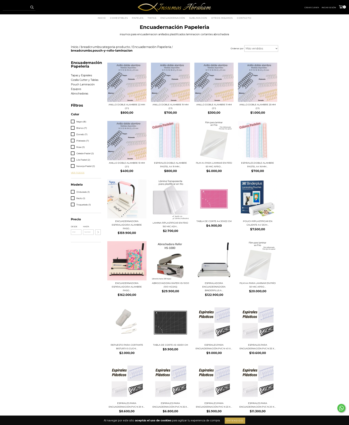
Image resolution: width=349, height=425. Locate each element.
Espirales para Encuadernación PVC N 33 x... (258, 346)
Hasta (86, 226)
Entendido (234, 420)
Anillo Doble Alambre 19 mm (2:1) (170, 106)
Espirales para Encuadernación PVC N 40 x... (214, 346)
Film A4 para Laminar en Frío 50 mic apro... (214, 164)
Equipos (76, 89)
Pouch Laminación (83, 84)
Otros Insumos (222, 18)
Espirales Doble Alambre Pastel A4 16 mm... (257, 164)
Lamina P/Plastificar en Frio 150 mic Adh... (170, 224)
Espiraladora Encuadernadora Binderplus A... (214, 287)
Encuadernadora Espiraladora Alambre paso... (127, 225)
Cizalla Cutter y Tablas (84, 80)
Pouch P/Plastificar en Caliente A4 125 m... (257, 223)
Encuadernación (173, 18)
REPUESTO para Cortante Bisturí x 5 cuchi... (127, 346)
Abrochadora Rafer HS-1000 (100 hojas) (170, 285)
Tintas (152, 18)
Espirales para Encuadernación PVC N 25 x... (170, 405)
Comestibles (119, 18)
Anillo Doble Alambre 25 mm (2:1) (257, 106)
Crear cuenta (311, 7)
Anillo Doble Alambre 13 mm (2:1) (127, 164)
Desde (74, 226)
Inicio (102, 18)
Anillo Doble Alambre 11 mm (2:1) (214, 106)
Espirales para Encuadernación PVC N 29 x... (127, 405)
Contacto (244, 18)
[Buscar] (31, 7)
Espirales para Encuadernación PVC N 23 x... (214, 405)
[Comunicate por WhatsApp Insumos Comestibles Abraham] (341, 408)
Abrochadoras (79, 93)
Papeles (137, 18)
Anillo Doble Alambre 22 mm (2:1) (127, 106)
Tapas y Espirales (81, 75)
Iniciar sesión (329, 7)
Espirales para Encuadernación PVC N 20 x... (257, 405)
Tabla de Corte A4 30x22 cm (214, 221)
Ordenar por (237, 48)
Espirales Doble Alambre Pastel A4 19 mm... (170, 164)
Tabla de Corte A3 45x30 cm (170, 344)
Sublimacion (198, 18)
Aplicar (98, 232)
